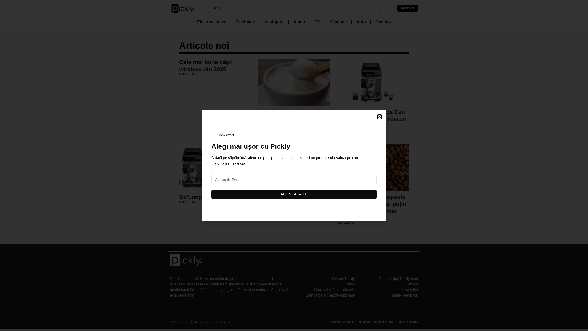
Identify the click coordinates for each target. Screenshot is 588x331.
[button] (379, 117)
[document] (294, 165)
